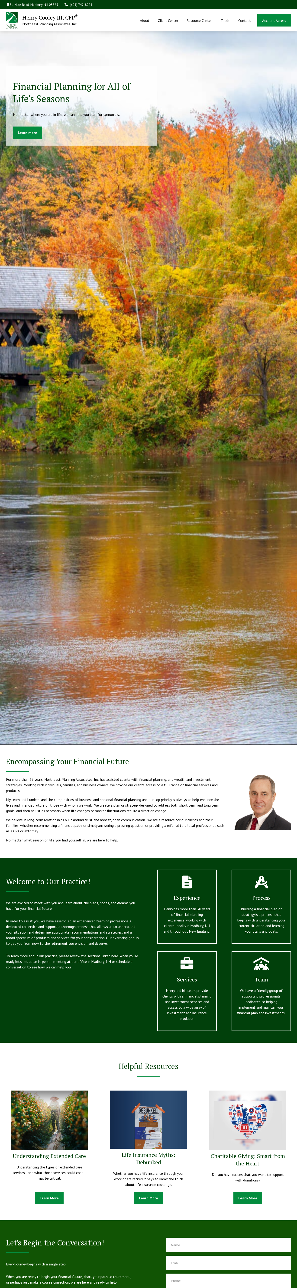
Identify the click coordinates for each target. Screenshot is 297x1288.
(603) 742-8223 (81, 5)
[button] (144, 20)
